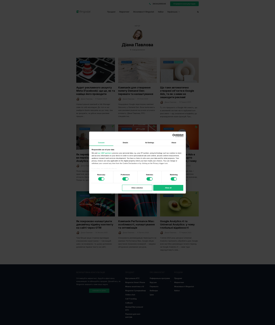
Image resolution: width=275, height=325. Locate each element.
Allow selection (137, 188)
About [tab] (173, 142)
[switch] (125, 179)
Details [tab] (125, 142)
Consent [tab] (101, 142)
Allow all (168, 188)
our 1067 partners (105, 153)
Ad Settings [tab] (149, 142)
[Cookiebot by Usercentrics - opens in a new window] (174, 135)
